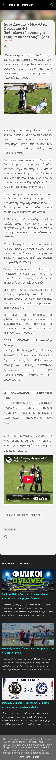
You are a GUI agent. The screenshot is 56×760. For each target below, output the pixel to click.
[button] (5, 46)
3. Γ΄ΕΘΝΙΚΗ (10, 529)
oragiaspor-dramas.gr (20, 4)
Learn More (24, 757)
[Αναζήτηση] (52, 4)
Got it (36, 757)
